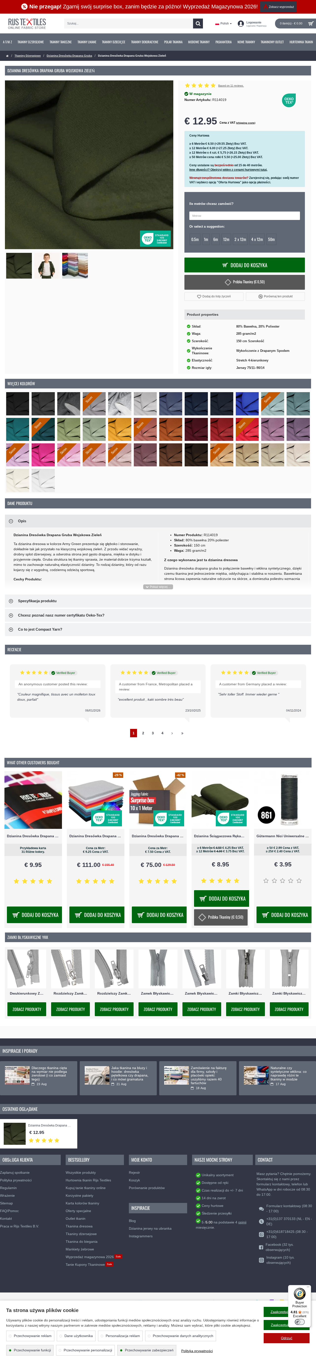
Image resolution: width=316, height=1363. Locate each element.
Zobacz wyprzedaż (281, 7)
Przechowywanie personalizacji (88, 1350)
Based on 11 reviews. (231, 85)
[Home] (7, 56)
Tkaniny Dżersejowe (28, 55)
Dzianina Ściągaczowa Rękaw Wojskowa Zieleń (220, 836)
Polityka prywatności (197, 1351)
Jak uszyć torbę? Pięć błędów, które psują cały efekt (50, 1071)
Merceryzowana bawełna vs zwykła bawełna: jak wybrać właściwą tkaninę (286, 1073)
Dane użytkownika (78, 1336)
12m (226, 239)
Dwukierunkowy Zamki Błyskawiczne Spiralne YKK (27, 993)
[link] (7, 42)
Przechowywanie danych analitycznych (183, 1336)
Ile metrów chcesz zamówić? (211, 204)
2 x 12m (240, 239)
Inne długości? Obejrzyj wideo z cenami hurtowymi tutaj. (228, 169)
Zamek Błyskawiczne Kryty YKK (158, 993)
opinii (242, 1222)
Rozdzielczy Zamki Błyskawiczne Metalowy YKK (70, 993)
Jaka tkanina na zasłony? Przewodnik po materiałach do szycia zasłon (210, 1073)
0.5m (195, 239)
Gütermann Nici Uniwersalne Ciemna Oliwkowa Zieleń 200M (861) (283, 836)
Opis (22, 521)
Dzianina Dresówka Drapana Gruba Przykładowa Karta (33, 836)
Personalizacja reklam (123, 1336)
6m (215, 239)
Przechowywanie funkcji (32, 1350)
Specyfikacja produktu (37, 601)
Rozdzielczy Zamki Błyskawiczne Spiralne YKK (114, 993)
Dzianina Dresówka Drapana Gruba (69, 55)
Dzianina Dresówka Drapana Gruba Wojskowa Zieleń (50, 1125)
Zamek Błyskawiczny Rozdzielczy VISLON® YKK (202, 993)
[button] (213, 296)
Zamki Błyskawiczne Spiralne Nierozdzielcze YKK (289, 993)
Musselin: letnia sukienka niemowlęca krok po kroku (128, 1071)
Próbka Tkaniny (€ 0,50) (249, 281)
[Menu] (308, 1288)
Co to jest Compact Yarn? (40, 629)
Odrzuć (286, 1338)
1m (206, 239)
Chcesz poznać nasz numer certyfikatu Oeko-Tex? (61, 615)
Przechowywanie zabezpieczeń (149, 1350)
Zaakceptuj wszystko (287, 1312)
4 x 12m (257, 239)
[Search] (198, 23)
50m (271, 239)
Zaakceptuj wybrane (286, 1325)
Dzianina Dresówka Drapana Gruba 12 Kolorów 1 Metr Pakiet (95, 836)
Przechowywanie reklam (33, 1336)
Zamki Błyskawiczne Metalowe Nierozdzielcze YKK (245, 993)
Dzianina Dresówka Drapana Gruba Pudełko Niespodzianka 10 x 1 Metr (158, 836)
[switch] (300, 1322)
